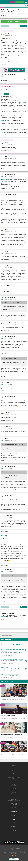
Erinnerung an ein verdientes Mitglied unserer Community (12, 659)
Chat (25, 102)
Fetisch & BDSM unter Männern (14, 800)
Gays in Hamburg (14, 785)
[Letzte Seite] (26, 26)
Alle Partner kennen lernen (14, 820)
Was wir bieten (17, 770)
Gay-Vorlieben (14, 807)
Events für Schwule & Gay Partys (14, 805)
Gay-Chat (14, 765)
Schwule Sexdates (14, 799)
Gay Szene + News (12, 16)
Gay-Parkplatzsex (14, 804)
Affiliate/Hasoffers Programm (14, 814)
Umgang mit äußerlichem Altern (7, 674)
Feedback (14, 830)
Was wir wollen (11, 770)
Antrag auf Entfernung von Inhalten (14, 777)
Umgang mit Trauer (4, 667)
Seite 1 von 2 (14, 25)
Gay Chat (20, 847)
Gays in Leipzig (14, 792)
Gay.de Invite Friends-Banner (14, 816)
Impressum (14, 774)
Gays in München (14, 789)
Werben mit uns (14, 815)
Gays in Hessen (14, 793)
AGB (14, 773)
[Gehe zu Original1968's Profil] (2, 427)
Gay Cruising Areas (14, 803)
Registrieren (20, 1)
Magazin (8, 6)
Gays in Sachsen (14, 791)
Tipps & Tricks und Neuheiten (14, 831)
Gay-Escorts (14, 801)
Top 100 (13, 6)
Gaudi (14, 822)
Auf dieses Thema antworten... (10, 624)
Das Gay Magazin (14, 766)
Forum (2, 6)
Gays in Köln (14, 788)
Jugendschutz (16, 776)
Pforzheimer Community (5, 643)
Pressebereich (14, 812)
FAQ (14, 827)
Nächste (22, 26)
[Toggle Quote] (2, 302)
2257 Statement (14, 778)
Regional (14, 782)
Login (12, 1)
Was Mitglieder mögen (14, 768)
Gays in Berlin (14, 784)
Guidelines (14, 772)
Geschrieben (10, 35)
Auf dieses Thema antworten (14, 21)
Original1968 (8, 426)
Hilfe (14, 829)
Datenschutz (11, 776)
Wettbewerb (19, 6)
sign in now (3, 616)
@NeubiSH (6, 93)
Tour (14, 769)
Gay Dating (14, 797)
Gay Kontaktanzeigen (16, 848)
